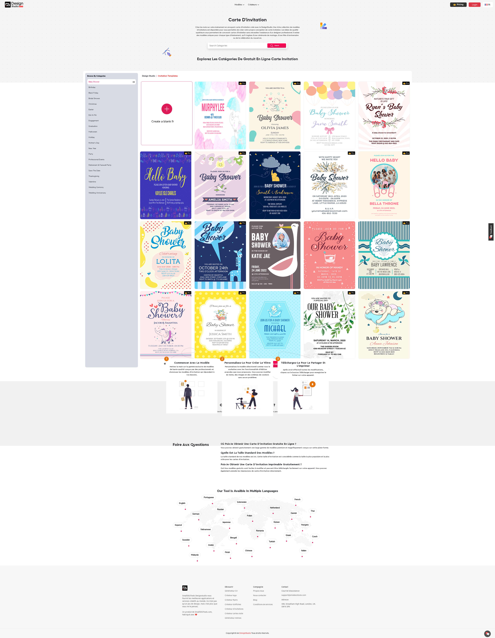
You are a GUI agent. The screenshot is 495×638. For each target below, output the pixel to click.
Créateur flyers (231, 600)
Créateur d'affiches (233, 604)
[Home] (11, 4)
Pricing (460, 5)
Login (474, 4)
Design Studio (148, 76)
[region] (111, 221)
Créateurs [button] (252, 4)
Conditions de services (263, 604)
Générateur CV (231, 591)
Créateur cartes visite (234, 613)
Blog (255, 600)
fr (489, 4)
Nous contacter (259, 595)
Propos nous (258, 591)
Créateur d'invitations (234, 609)
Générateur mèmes (233, 618)
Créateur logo (231, 595)
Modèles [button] (238, 4)
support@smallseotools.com (294, 595)
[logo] (200, 589)
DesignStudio (245, 633)
